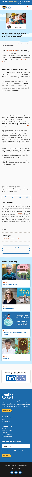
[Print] (27, 197)
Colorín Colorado (7, 430)
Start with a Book (7, 436)
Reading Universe (7, 434)
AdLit (4, 428)
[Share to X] (12, 197)
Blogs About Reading (9, 43)
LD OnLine (5, 432)
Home (3, 43)
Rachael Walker (5, 205)
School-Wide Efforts (14, 238)
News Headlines (6, 421)
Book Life (17, 43)
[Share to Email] (20, 197)
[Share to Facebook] (5, 197)
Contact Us (6, 410)
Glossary (4, 419)
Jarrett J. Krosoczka (12, 50)
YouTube (20, 472)
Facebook (12, 472)
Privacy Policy (16, 468)
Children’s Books (5, 238)
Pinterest (16, 472)
